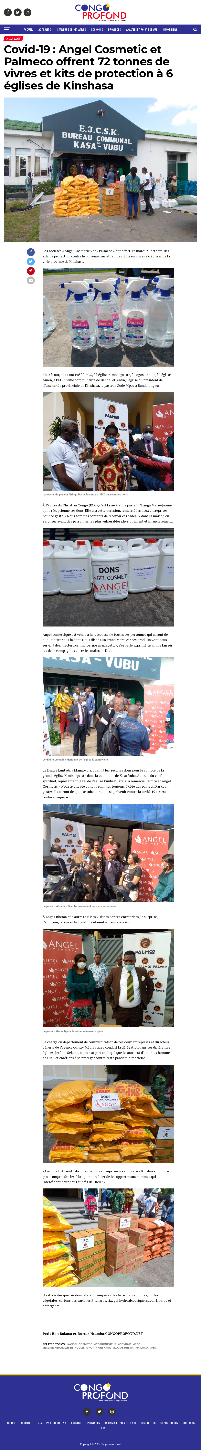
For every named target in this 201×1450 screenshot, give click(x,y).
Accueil (28, 29)
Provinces (114, 29)
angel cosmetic (80, 1344)
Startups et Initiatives (71, 29)
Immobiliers (170, 29)
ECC (137, 1344)
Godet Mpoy (85, 1348)
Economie (97, 29)
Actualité (44, 29)
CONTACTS (106, 40)
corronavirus (106, 1344)
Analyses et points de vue (141, 29)
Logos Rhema (123, 1348)
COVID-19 (125, 1344)
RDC (154, 1348)
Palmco (142, 1348)
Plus (120, 40)
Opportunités (85, 40)
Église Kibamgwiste (58, 1348)
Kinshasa (104, 1348)
